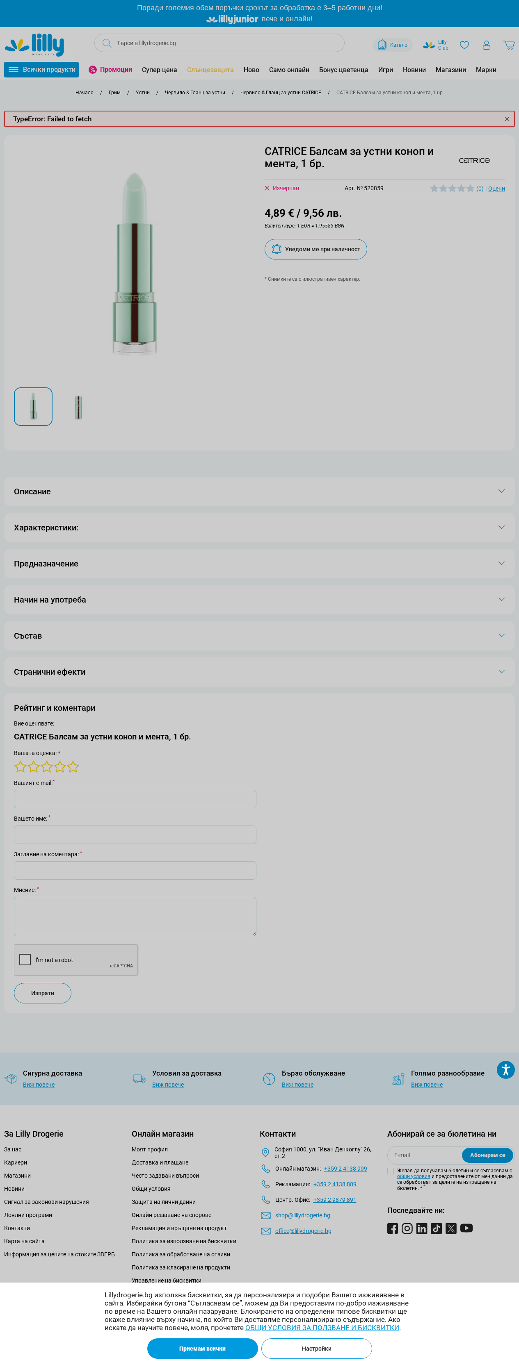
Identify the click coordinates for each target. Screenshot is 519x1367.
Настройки (317, 1348)
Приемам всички (202, 1348)
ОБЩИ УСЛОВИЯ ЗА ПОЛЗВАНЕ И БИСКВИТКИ (322, 1328)
